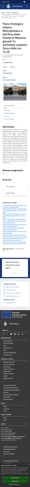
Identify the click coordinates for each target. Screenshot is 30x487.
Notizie (5, 406)
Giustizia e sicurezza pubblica (10, 387)
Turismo (5, 376)
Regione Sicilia (5, 2)
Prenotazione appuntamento (10, 447)
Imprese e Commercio (8, 369)
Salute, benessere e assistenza (10, 394)
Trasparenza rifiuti (7, 463)
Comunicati (14, 12)
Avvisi (4, 411)
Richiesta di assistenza (9, 454)
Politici (5, 350)
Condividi (5, 67)
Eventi (5, 420)
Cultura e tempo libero (8, 364)
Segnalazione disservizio (9, 449)
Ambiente (5, 392)
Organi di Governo (7, 341)
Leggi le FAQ (6, 451)
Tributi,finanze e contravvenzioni (11, 390)
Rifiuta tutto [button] (15, 481)
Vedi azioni (12, 67)
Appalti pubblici (7, 371)
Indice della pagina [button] (9, 105)
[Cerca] (27, 6)
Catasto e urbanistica (8, 373)
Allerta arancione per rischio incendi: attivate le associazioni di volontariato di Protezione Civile (14, 242)
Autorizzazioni (6, 397)
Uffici (4, 345)
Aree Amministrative (8, 343)
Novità (8, 12)
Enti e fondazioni (7, 348)
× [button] (28, 464)
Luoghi (5, 417)
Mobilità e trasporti (8, 378)
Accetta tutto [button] (15, 477)
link (2, 474)
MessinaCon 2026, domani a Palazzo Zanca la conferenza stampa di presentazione (14, 239)
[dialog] (15, 475)
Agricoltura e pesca (8, 399)
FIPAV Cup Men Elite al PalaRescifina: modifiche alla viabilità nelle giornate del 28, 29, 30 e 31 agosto (14, 215)
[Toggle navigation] (3, 6)
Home (3, 12)
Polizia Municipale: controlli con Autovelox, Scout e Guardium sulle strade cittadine (15, 206)
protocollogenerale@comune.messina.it (15, 436)
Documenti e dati (7, 355)
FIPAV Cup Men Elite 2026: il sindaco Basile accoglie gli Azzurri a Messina (13, 228)
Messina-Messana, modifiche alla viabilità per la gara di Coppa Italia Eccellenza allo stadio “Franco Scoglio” (15, 210)
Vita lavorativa (7, 366)
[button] (15, 484)
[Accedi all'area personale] (24, 2)
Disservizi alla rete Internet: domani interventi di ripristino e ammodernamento (15, 225)
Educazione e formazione (9, 385)
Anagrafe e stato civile (8, 362)
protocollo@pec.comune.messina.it (12, 438)
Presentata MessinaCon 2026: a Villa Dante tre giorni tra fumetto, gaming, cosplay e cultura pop (15, 235)
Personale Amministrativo (9, 352)
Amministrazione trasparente (10, 461)
